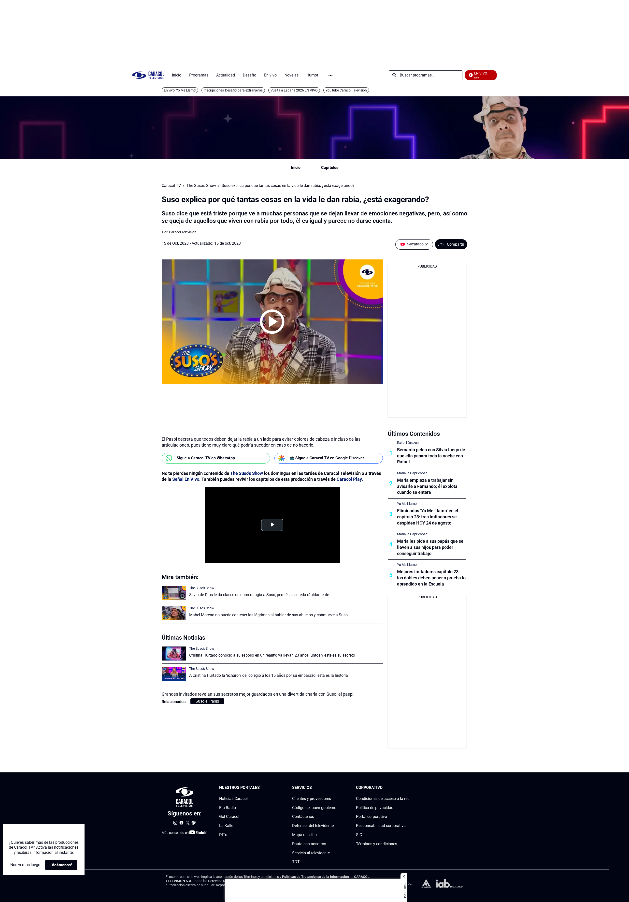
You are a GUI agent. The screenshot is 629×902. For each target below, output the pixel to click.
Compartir (455, 244)
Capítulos (329, 167)
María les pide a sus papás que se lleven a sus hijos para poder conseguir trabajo (430, 547)
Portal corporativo (371, 816)
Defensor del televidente (313, 825)
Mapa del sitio (304, 834)
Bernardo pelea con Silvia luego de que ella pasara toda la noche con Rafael (431, 456)
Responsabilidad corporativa (381, 825)
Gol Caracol (229, 816)
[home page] (148, 75)
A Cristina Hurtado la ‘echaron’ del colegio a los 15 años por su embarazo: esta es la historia (268, 675)
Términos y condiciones (376, 844)
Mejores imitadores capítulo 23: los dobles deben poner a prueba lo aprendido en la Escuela (431, 577)
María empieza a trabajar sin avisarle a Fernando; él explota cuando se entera (427, 486)
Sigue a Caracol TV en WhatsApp (206, 458)
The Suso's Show (201, 185)
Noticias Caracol (233, 798)
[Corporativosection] (408, 787)
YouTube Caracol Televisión (346, 90)
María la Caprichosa (412, 473)
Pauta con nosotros (309, 844)
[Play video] (272, 321)
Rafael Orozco (408, 443)
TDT (296, 862)
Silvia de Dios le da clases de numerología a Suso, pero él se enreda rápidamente (259, 594)
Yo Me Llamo (407, 504)
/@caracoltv (417, 244)
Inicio (295, 167)
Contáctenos (303, 816)
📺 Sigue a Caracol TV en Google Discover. (327, 458)
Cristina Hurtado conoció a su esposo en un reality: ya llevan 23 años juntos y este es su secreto (272, 655)
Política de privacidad (374, 807)
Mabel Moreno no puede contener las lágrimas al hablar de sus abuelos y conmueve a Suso (268, 615)
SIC (359, 834)
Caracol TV (171, 185)
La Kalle (226, 825)
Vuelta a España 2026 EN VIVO (294, 90)
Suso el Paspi (207, 701)
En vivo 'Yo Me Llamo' (180, 90)
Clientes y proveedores (311, 798)
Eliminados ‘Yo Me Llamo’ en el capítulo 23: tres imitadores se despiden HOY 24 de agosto (427, 517)
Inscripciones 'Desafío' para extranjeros (233, 90)
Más (330, 75)
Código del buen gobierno (314, 807)
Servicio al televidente (311, 853)
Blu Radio (227, 807)
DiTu (223, 834)
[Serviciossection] (334, 787)
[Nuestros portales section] (261, 787)
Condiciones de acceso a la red (383, 798)
